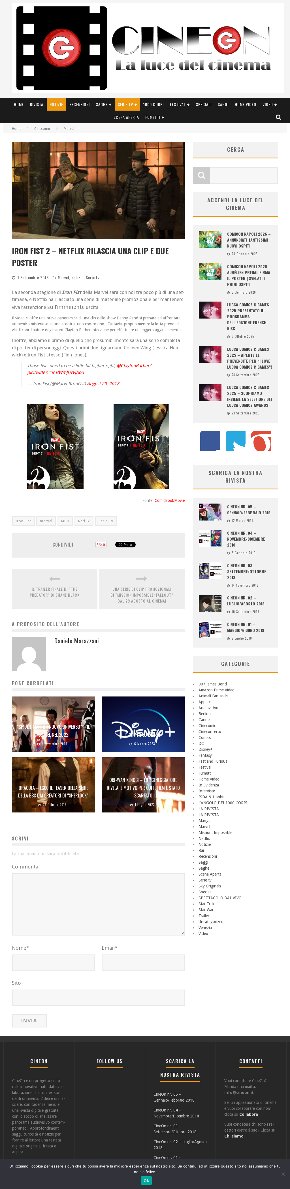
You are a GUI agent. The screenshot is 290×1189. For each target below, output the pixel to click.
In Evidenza (209, 785)
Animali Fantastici (213, 696)
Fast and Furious (213, 761)
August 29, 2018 (103, 383)
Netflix (84, 521)
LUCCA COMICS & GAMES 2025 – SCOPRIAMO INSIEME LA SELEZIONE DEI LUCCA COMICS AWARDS (249, 396)
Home (19, 104)
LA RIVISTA (209, 809)
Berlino (205, 713)
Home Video (245, 104)
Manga (204, 820)
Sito (16, 983)
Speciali (204, 104)
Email (110, 948)
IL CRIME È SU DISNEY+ (143, 734)
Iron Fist (23, 521)
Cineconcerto (210, 731)
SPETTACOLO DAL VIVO (220, 898)
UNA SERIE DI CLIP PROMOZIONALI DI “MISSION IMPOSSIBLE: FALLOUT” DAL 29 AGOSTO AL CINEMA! (141, 595)
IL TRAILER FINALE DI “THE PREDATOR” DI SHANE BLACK (55, 592)
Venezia (205, 927)
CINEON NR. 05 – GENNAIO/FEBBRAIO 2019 (248, 509)
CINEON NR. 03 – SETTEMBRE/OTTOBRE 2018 (246, 571)
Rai (201, 850)
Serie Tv (106, 521)
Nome (20, 948)
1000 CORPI (153, 104)
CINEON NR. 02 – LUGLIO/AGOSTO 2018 (246, 601)
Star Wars (207, 910)
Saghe (102, 104)
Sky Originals (210, 886)
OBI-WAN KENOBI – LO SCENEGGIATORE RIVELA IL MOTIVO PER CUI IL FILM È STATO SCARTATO (143, 788)
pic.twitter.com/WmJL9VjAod (55, 372)
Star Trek (206, 904)
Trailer (204, 915)
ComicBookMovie (170, 500)
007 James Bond (213, 684)
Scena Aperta (126, 117)
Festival (178, 104)
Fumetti (152, 117)
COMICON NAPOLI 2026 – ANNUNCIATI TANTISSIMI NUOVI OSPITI (249, 240)
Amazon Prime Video (216, 690)
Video (268, 104)
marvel (46, 521)
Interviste (207, 791)
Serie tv (125, 104)
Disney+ (205, 749)
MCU (65, 521)
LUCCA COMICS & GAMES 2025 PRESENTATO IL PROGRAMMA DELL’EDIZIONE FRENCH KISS (248, 316)
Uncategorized (211, 921)
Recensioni (79, 104)
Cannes (205, 719)
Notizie (56, 104)
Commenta (25, 867)
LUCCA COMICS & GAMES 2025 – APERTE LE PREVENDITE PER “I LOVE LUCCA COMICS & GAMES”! (249, 358)
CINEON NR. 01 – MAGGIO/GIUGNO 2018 (245, 627)
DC (201, 743)
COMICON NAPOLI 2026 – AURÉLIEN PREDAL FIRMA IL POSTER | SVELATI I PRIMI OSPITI (249, 275)
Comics (205, 737)
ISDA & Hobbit (212, 797)
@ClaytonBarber (133, 365)
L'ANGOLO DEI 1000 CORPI (223, 803)
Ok (146, 1180)
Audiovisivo (208, 708)
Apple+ (205, 702)
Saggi (223, 104)
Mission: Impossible (215, 832)
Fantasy (205, 755)
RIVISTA (36, 104)
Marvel (63, 277)
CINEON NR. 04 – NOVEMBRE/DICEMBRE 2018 (246, 539)
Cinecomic (207, 725)
